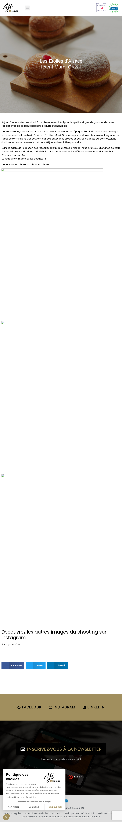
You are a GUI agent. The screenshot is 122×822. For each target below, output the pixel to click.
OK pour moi (55, 806)
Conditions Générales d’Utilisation (43, 813)
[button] (27, 8)
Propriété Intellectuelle (51, 816)
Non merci (13, 806)
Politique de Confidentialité (80, 813)
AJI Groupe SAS (76, 807)
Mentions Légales (12, 813)
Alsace (79, 777)
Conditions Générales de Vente (83, 816)
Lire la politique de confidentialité (21, 797)
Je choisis (34, 806)
